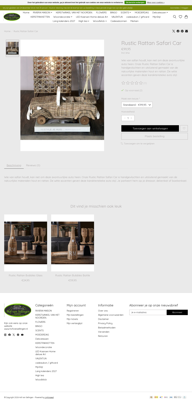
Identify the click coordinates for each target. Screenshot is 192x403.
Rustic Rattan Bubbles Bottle (72, 275)
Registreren (73, 310)
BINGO (113, 12)
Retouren (103, 336)
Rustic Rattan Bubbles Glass (25, 275)
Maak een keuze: (130, 98)
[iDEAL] (156, 397)
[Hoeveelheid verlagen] (125, 118)
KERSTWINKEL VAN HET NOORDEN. (74, 12)
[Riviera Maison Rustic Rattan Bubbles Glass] (25, 242)
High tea (39, 375)
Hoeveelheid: (128, 111)
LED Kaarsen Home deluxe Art (92, 16)
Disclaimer (103, 319)
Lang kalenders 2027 (64, 21)
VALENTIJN (117, 16)
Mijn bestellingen (75, 314)
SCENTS (39, 330)
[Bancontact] (161, 397)
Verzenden (103, 331)
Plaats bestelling (154, 136)
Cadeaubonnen (119, 21)
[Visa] (171, 397)
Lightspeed (49, 397)
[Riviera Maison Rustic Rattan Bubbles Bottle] (72, 242)
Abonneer (177, 312)
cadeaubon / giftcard (137, 16)
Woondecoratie (43, 347)
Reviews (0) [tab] (33, 165)
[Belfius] (166, 397)
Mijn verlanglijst (74, 323)
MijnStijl (156, 16)
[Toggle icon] (174, 16)
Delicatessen (42, 338)
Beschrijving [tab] (14, 165)
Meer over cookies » (156, 2)
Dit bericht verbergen (135, 2)
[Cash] (151, 397)
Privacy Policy (105, 323)
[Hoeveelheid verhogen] (131, 118)
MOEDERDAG (142, 12)
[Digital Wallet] (177, 397)
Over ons (103, 310)
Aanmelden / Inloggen (179, 8)
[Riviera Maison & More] (12, 17)
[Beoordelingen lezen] (132, 83)
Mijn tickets (72, 319)
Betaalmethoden (107, 327)
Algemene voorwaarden (110, 314)
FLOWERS (101, 12)
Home (26, 12)
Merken (134, 21)
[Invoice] (184, 397)
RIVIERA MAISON (43, 310)
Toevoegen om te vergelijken (139, 143)
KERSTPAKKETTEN (40, 16)
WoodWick (41, 379)
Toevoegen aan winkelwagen (150, 128)
